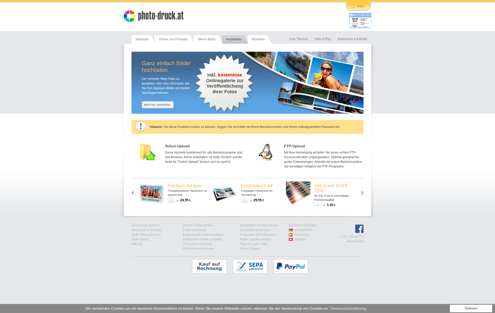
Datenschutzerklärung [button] (348, 308)
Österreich (301, 234)
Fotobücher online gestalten (202, 239)
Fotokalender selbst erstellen (203, 234)
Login (361, 6)
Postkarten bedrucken (255, 230)
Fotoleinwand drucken (198, 248)
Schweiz (300, 239)
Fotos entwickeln (195, 230)
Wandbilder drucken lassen (259, 225)
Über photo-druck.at (145, 225)
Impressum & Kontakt (146, 230)
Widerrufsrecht (150, 234)
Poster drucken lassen (255, 239)
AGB (134, 234)
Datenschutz (140, 239)
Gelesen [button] (471, 308)
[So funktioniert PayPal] (293, 266)
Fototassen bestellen (197, 244)
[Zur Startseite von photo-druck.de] (156, 16)
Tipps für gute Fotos (253, 244)
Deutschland (303, 230)
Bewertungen (355, 241)
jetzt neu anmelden (157, 104)
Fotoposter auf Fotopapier (258, 234)
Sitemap (137, 244)
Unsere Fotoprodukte (198, 225)
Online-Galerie (250, 248)
